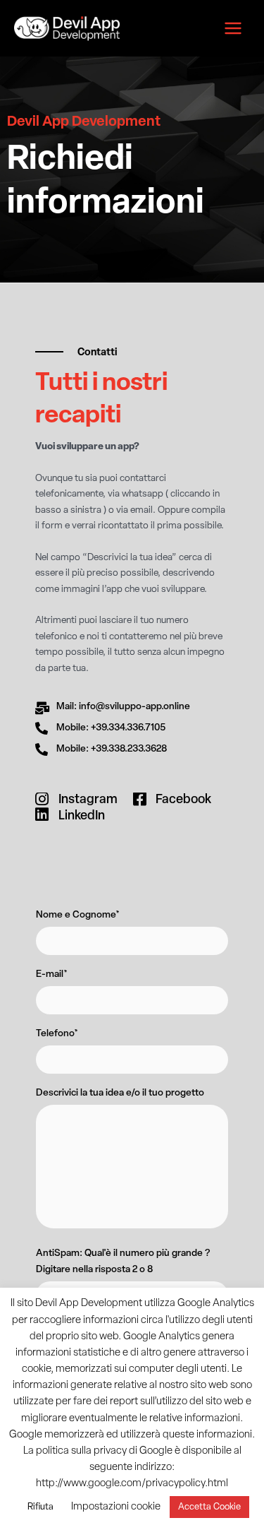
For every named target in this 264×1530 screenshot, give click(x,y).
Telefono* (57, 1033)
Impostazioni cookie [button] (116, 1507)
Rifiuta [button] (40, 1507)
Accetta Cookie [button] (209, 1507)
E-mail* (52, 974)
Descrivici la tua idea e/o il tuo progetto (120, 1093)
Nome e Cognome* (78, 915)
